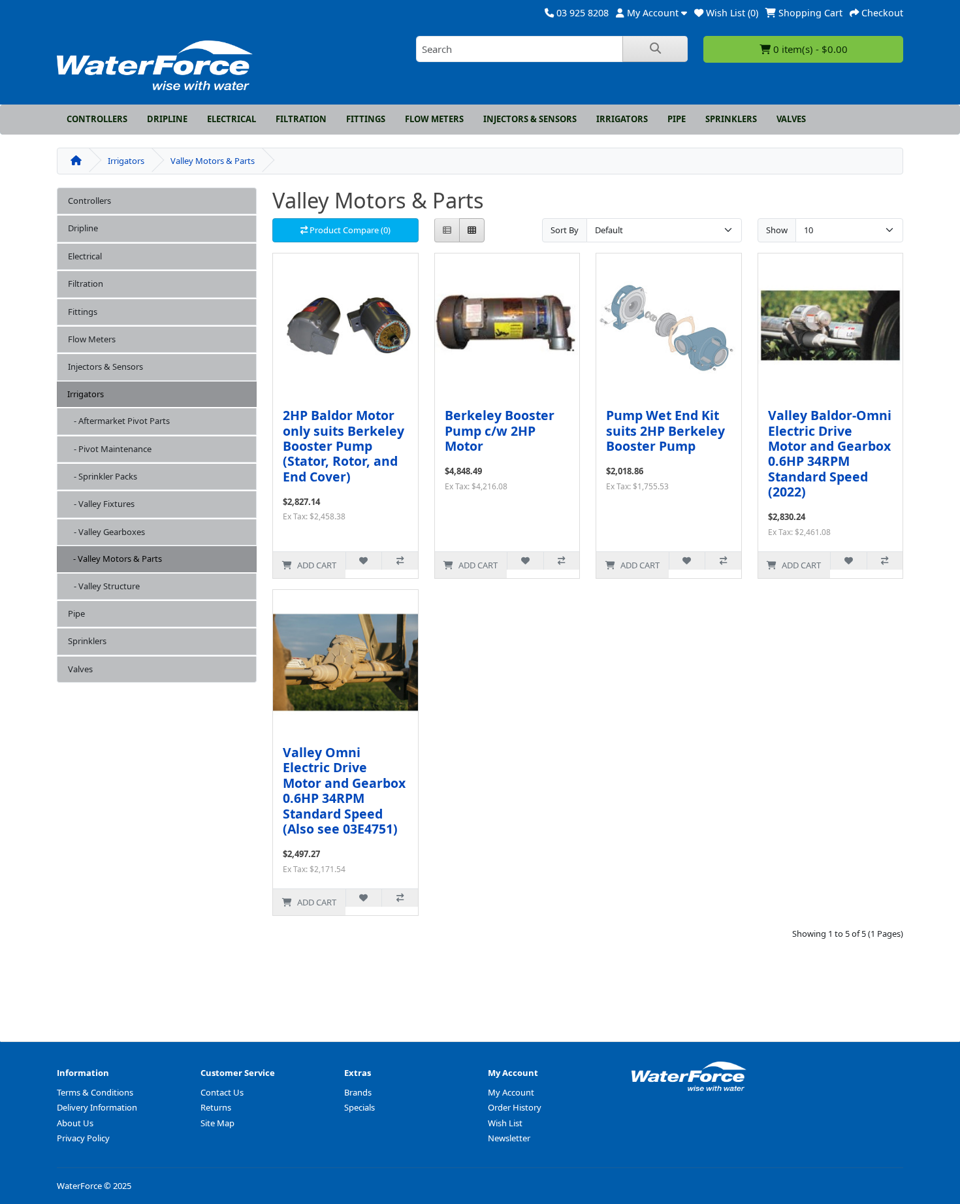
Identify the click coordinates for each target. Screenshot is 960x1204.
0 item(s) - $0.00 (809, 49)
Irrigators (622, 119)
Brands (358, 1092)
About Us (75, 1123)
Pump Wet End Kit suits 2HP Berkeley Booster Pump (665, 430)
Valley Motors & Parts (212, 161)
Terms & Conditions (95, 1092)
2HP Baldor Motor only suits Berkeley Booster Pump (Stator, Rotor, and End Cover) (343, 445)
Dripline (167, 119)
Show (777, 230)
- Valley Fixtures (101, 504)
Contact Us (222, 1092)
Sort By (565, 230)
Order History (514, 1107)
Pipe (676, 119)
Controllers (97, 119)
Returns (215, 1107)
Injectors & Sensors (530, 119)
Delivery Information (97, 1107)
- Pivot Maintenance (110, 449)
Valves (791, 119)
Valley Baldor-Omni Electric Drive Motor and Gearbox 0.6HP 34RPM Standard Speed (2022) (829, 453)
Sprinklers (731, 119)
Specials (359, 1107)
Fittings (365, 119)
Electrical (231, 119)
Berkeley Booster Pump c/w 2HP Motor (499, 430)
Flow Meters (434, 119)
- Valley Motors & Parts (114, 558)
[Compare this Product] (399, 560)
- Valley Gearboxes (106, 532)
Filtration (301, 119)
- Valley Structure (104, 586)
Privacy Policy (83, 1138)
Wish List (505, 1123)
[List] (447, 230)
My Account (511, 1092)
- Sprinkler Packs (102, 476)
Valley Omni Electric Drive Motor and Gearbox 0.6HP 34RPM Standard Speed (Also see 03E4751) (344, 790)
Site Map (217, 1123)
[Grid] (472, 230)
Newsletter (509, 1138)
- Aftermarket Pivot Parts (119, 421)
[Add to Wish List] (363, 560)
